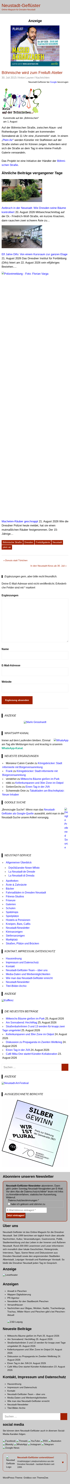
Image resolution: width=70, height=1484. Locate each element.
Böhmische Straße (12, 542)
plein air (7, 547)
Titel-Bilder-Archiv (16, 986)
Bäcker (10, 888)
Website (7, 681)
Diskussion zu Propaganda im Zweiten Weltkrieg (34, 1042)
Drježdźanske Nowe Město (24, 867)
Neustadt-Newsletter (17, 927)
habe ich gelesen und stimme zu (27, 1204)
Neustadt (57, 542)
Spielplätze (12, 916)
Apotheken (12, 880)
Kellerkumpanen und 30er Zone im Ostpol (39, 782)
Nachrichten (42, 77)
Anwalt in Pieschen (17, 1291)
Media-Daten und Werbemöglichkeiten (28, 974)
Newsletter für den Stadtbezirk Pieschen (28, 1301)
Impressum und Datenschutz (22, 962)
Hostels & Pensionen (18, 920)
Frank (9, 771)
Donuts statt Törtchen (16, 561)
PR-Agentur (13, 1298)
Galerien (11, 904)
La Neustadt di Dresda (21, 875)
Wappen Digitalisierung (19, 1294)
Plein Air (8, 140)
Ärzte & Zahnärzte (16, 884)
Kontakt (10, 966)
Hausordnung (14, 958)
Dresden (28, 542)
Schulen (10, 908)
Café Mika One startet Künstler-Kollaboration (31, 1053)
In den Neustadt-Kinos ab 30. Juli (47, 566)
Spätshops (12, 912)
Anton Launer (26, 77)
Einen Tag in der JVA (38, 786)
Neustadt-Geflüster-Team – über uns (27, 970)
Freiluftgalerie (43, 542)
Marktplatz (12, 939)
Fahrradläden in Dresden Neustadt (26, 892)
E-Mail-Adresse (11, 665)
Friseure (10, 900)
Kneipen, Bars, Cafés (18, 923)
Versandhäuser (15, 1304)
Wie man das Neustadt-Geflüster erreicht (29, 978)
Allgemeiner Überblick (19, 862)
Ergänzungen (10, 595)
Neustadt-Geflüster (21, 5)
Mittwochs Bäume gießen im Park (40, 779)
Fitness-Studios (15, 896)
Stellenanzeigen (15, 935)
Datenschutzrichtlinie (35, 1191)
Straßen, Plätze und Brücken (22, 943)
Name (5, 649)
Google (53, 82)
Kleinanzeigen (14, 931)
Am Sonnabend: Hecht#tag (21, 1022)
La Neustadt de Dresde (21, 871)
